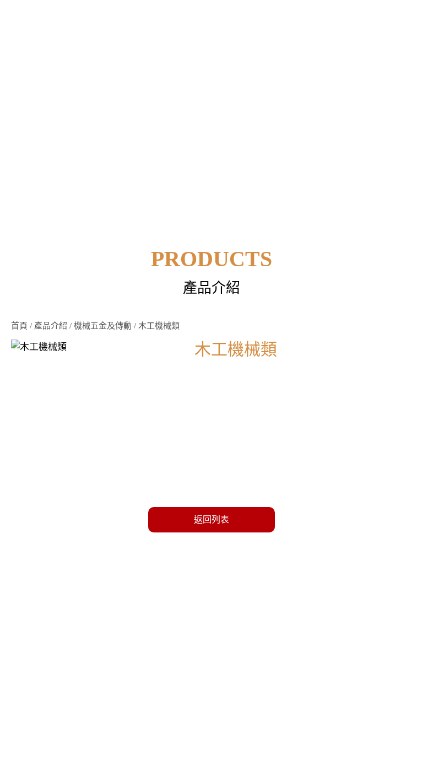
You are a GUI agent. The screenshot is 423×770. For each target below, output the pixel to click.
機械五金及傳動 (103, 325)
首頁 (19, 325)
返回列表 (211, 519)
